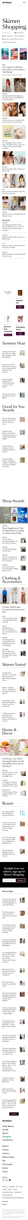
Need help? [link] (5, 1201)
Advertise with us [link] (7, 1195)
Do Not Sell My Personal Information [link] (13, 1197)
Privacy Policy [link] (5, 1217)
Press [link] (21, 1186)
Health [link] (5, 1130)
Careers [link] (4, 1189)
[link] (7, 2)
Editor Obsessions (8, 36)
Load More (14, 1114)
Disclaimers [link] (18, 1192)
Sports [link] (5, 1133)
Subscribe (20, 880)
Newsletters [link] (7, 1140)
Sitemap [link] (4, 1204)
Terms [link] (10, 1189)
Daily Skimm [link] (8, 1126)
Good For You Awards (8, 39)
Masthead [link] (12, 1186)
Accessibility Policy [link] (7, 1192)
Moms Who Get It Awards (8, 42)
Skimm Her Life (20, 39)
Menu (24, 2)
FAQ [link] (17, 1186)
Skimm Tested (19, 32)
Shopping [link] (6, 1137)
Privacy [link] (15, 1189)
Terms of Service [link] (14, 1217)
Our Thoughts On (20, 36)
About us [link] (5, 1186)
